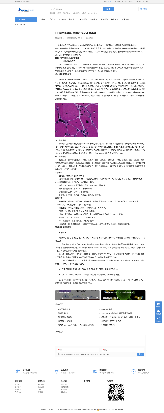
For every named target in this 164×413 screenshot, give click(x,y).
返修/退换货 (65, 387)
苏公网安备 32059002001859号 (111, 409)
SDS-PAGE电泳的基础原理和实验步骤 (116, 313)
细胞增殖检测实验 (65, 317)
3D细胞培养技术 (108, 325)
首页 (43, 19)
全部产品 (51, 19)
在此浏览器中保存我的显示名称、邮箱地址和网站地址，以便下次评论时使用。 (84, 354)
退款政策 (64, 384)
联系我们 (138, 2)
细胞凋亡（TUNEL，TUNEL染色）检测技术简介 (120, 317)
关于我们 (145, 2)
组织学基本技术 (64, 309)
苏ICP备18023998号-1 (88, 409)
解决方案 (125, 19)
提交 (140, 354)
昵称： (60, 350)
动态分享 (18, 389)
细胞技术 (60, 38)
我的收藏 (124, 2)
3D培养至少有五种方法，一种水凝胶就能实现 (76, 325)
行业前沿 (114, 19)
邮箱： (105, 350)
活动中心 (62, 19)
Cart (39, 389)
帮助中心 (131, 2)
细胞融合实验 (106, 309)
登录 (105, 2)
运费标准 (41, 392)
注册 (109, 2)
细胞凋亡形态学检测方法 (111, 321)
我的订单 (117, 2)
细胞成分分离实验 (65, 321)
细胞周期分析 (63, 313)
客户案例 (93, 19)
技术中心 (72, 19)
